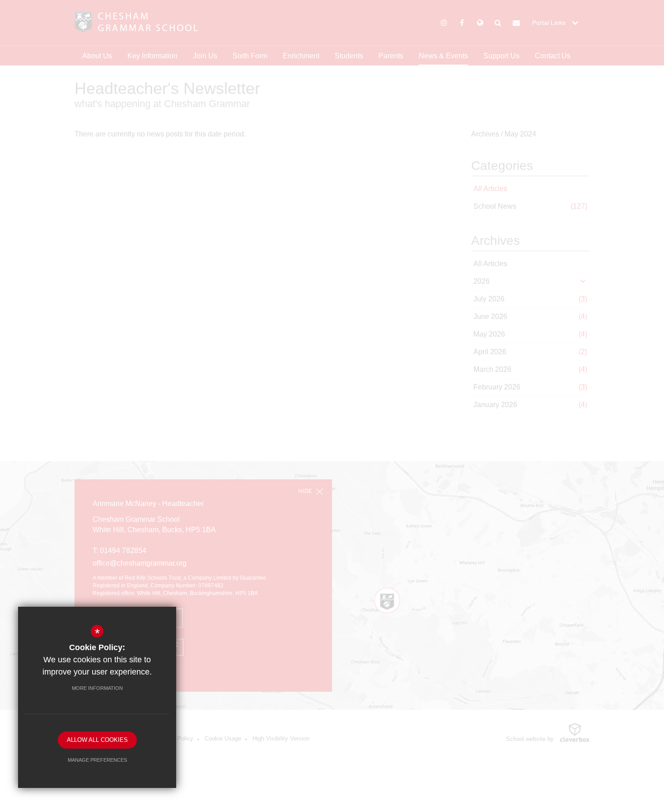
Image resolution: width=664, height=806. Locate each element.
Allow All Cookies (97, 739)
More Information (97, 688)
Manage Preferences (97, 760)
